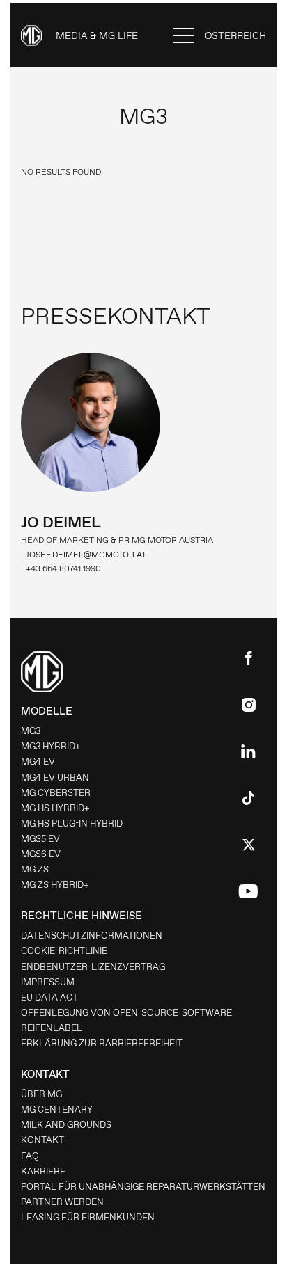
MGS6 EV (41, 854)
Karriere (43, 1171)
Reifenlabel (51, 1028)
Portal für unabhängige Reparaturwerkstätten (143, 1187)
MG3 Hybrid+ (51, 746)
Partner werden (62, 1202)
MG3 (30, 731)
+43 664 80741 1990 (63, 568)
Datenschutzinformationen (91, 935)
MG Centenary (57, 1109)
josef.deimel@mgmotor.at (86, 554)
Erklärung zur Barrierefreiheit (102, 1043)
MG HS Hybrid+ (55, 808)
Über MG (41, 1094)
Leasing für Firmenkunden (88, 1217)
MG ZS (35, 869)
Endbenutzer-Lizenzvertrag (93, 967)
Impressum (48, 982)
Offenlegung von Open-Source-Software (126, 1013)
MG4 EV (38, 761)
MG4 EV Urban (55, 777)
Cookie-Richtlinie (64, 951)
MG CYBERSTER (56, 793)
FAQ (30, 1156)
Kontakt (42, 1140)
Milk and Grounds (66, 1125)
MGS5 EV (40, 839)
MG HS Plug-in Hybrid (72, 823)
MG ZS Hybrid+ (55, 885)
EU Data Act (49, 997)
